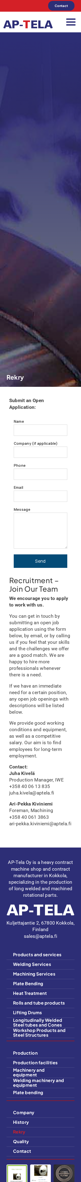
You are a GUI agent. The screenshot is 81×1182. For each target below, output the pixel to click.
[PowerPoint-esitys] (40, 1166)
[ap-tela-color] (28, 22)
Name (19, 421)
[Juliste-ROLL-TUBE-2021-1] (17, 1166)
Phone (20, 465)
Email (18, 487)
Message (22, 509)
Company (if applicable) (36, 443)
